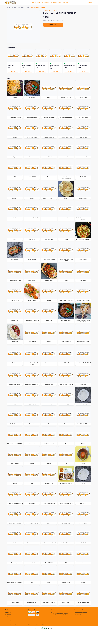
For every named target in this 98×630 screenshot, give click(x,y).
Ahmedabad (14, 624)
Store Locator (54, 2)
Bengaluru (26, 624)
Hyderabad (33, 624)
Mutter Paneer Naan (82, 65)
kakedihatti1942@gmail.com (81, 612)
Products (14, 7)
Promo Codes (8, 618)
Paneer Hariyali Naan (26, 65)
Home (32, 2)
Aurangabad (20, 624)
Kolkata (38, 624)
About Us (37, 2)
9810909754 (78, 614)
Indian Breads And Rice (23, 7)
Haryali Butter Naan (40, 65)
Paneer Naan (10, 65)
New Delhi (42, 624)
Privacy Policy (8, 614)
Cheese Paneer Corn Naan (54, 66)
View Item (13, 71)
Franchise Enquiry (45, 2)
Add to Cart (54, 24)
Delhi (29, 624)
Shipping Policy (8, 612)
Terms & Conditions (9, 616)
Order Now (65, 2)
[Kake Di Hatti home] (17, 2)
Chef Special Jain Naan (69, 65)
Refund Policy (8, 619)
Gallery (59, 2)
